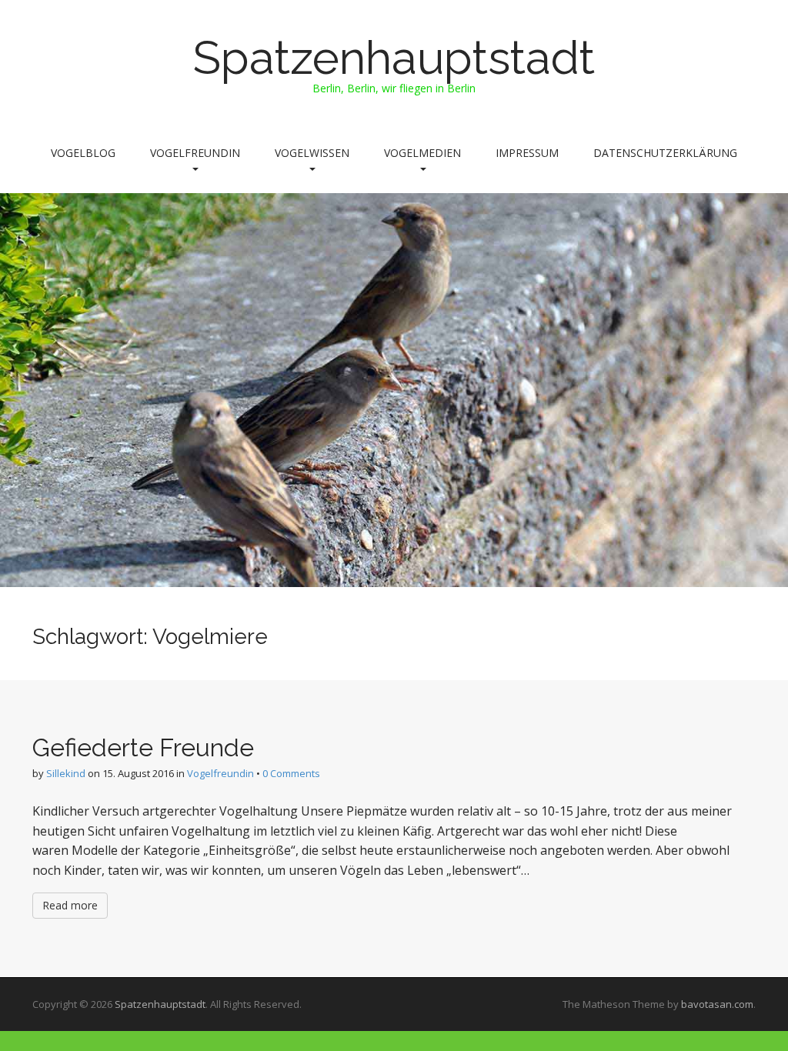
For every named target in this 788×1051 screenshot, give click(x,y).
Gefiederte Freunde (143, 747)
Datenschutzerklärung (665, 152)
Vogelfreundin (195, 152)
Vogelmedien (422, 152)
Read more (70, 905)
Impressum (527, 152)
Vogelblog (83, 152)
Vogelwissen (312, 152)
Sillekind (65, 773)
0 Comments (291, 773)
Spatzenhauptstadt (394, 58)
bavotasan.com (717, 1004)
